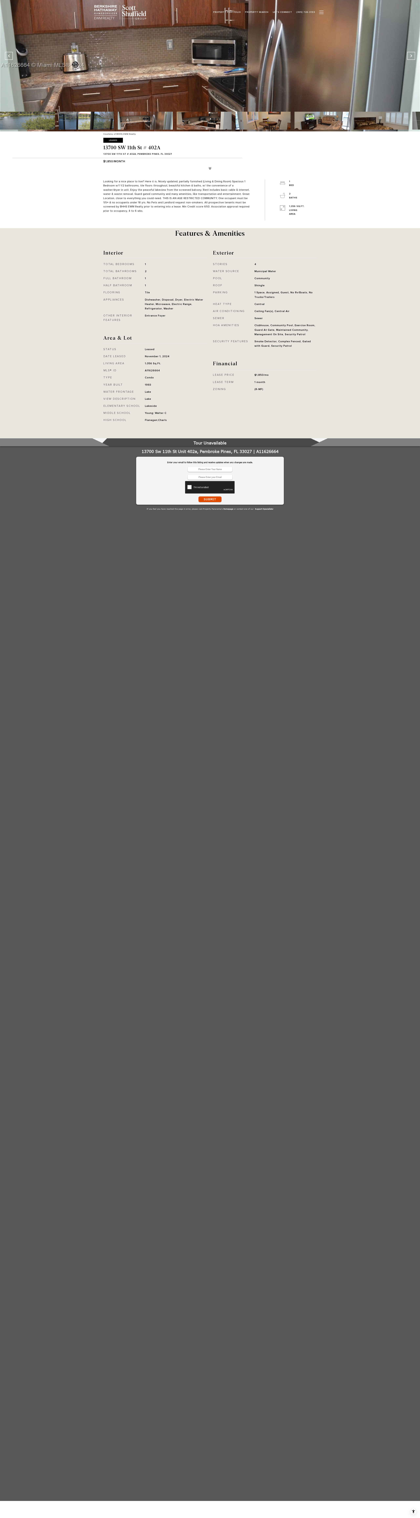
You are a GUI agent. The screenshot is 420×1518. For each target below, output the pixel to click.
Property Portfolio (227, 12)
